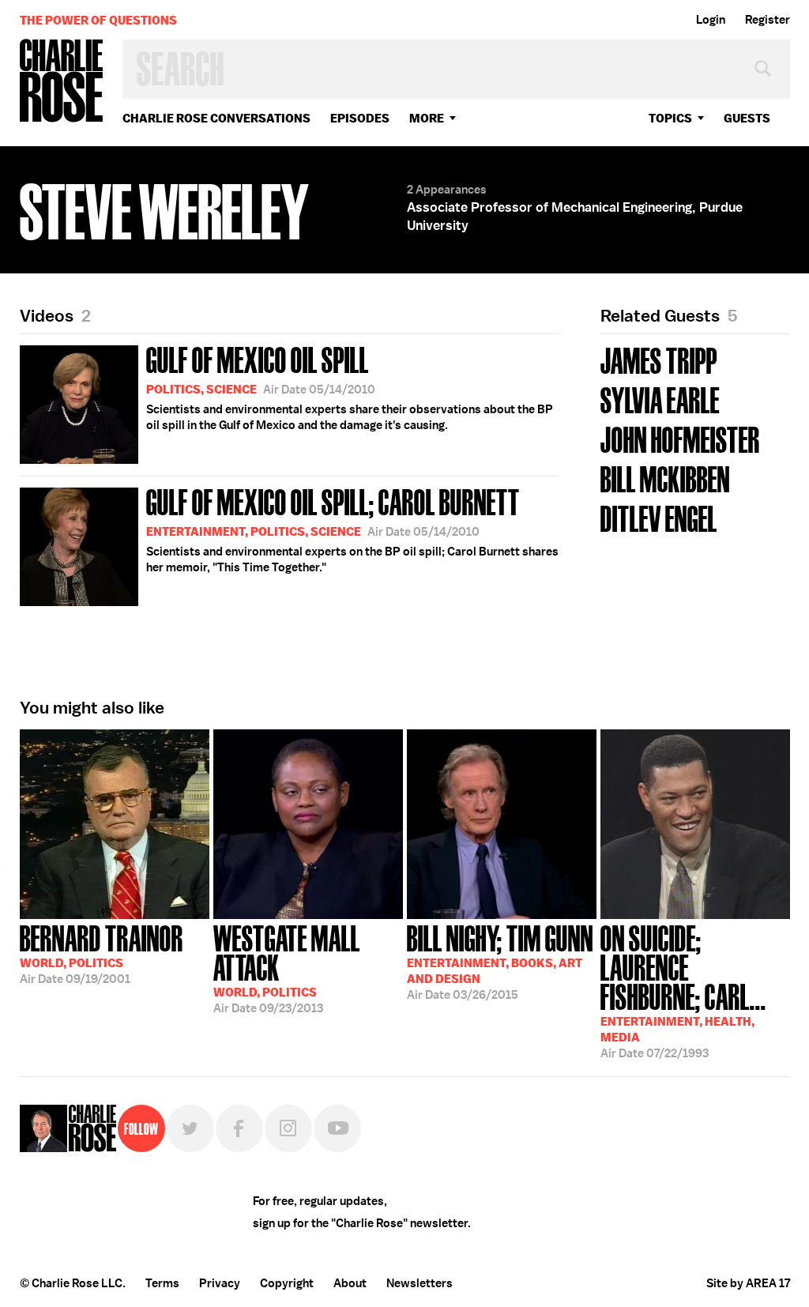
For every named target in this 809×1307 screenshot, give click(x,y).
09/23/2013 (286, 967)
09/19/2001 (101, 953)
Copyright (287, 1283)
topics (670, 118)
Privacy (219, 1283)
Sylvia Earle (660, 398)
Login (710, 20)
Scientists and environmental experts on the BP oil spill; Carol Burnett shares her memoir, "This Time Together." (352, 528)
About (350, 1283)
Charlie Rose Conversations (216, 118)
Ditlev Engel (658, 517)
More (426, 118)
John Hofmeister (680, 438)
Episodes (359, 118)
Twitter (190, 1128)
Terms (162, 1283)
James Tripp (658, 359)
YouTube (337, 1128)
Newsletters (419, 1283)
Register (767, 20)
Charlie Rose (61, 82)
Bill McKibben (665, 477)
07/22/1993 (683, 990)
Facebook (239, 1128)
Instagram (288, 1128)
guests (747, 118)
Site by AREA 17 (748, 1283)
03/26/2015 (500, 961)
